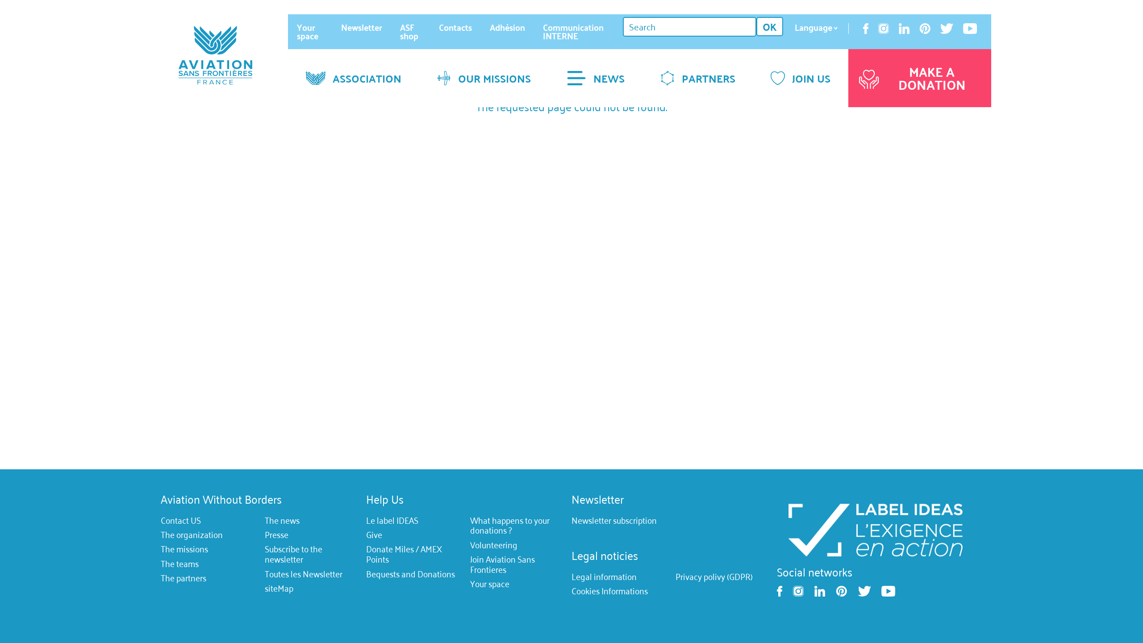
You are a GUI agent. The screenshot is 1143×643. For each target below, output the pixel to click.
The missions (184, 549)
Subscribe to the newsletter (293, 554)
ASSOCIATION (367, 78)
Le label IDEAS (392, 520)
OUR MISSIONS (494, 78)
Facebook (865, 28)
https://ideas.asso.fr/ (875, 529)
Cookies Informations (610, 591)
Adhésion (507, 27)
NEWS (609, 78)
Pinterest (925, 28)
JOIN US (811, 78)
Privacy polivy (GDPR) (714, 576)
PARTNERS (708, 78)
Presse (276, 534)
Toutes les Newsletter (303, 574)
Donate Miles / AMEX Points (404, 554)
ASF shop (409, 31)
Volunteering (493, 545)
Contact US (181, 520)
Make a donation (932, 78)
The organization (192, 534)
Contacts (455, 27)
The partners (183, 578)
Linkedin (904, 28)
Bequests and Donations (410, 574)
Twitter (946, 28)
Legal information (604, 576)
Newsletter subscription (614, 520)
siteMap (279, 588)
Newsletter (361, 27)
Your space (307, 31)
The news (282, 520)
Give (374, 534)
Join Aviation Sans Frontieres (502, 564)
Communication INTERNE (573, 31)
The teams (180, 563)
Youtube (970, 28)
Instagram (883, 28)
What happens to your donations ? (510, 525)
